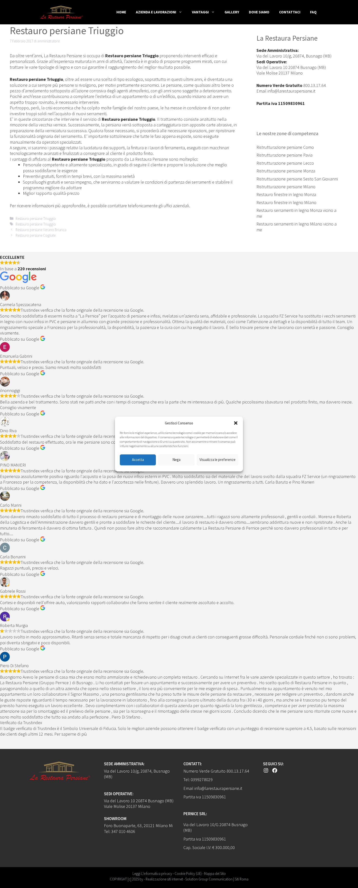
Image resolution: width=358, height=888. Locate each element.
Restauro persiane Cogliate (36, 235)
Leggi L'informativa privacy (152, 873)
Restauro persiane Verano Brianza (41, 229)
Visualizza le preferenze (217, 460)
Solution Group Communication (209, 879)
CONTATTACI (289, 12)
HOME (121, 12)
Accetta (138, 460)
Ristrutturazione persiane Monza (285, 171)
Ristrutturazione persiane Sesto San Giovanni (297, 179)
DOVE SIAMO (259, 12)
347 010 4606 (123, 831)
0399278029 (202, 779)
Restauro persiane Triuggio (36, 218)
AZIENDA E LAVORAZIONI (156, 12)
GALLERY (232, 12)
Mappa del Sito (215, 873)
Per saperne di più (70, 734)
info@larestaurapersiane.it (291, 91)
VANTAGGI (200, 12)
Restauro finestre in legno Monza (286, 194)
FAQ (313, 12)
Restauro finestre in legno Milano (286, 202)
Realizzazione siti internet (164, 879)
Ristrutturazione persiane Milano (285, 186)
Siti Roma (241, 879)
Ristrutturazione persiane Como (285, 147)
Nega (176, 460)
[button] (235, 423)
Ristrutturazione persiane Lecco (285, 163)
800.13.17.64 (314, 85)
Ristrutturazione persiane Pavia (284, 155)
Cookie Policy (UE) (188, 873)
